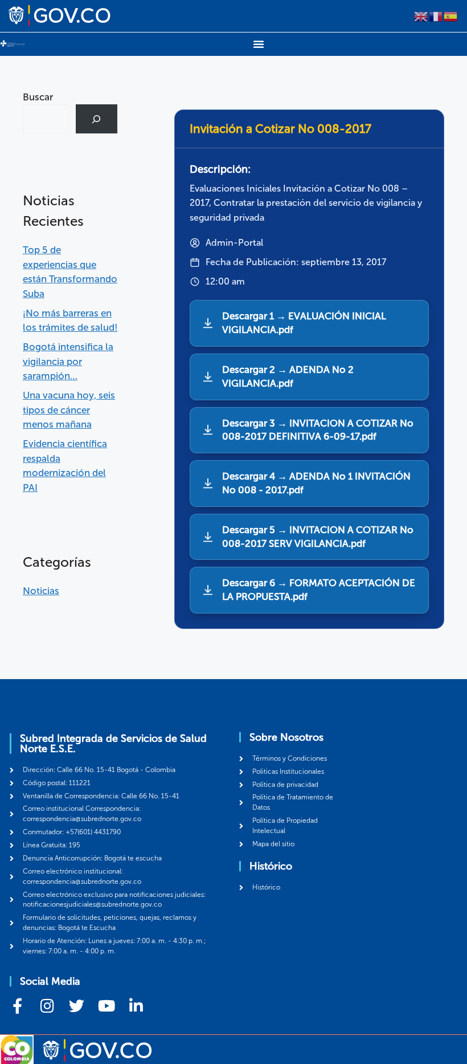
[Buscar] (96, 118)
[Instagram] (47, 1005)
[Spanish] (451, 15)
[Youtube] (106, 1005)
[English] (421, 15)
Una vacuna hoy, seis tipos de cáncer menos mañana (69, 409)
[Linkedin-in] (136, 1005)
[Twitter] (76, 1005)
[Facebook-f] (17, 1005)
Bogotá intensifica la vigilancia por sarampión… (68, 361)
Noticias (41, 590)
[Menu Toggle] (258, 44)
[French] (436, 15)
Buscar (38, 97)
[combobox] (46, 118)
